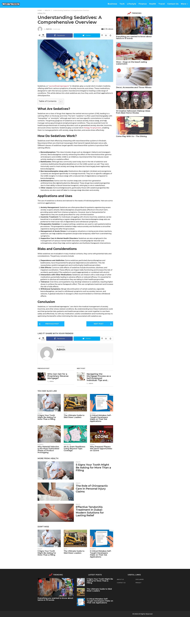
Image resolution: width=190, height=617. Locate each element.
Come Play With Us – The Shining (131, 136)
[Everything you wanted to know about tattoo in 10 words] (134, 26)
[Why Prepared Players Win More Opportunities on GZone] (101, 434)
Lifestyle (131, 4)
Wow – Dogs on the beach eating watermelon (131, 63)
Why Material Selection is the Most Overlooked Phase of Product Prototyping (48, 450)
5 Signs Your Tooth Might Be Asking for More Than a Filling (47, 417)
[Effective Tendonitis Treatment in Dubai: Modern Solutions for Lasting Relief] (56, 513)
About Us (120, 579)
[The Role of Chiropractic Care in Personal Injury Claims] (56, 492)
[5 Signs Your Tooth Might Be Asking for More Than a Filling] (49, 402)
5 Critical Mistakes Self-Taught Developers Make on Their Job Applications (100, 418)
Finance (143, 4)
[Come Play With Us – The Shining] (134, 125)
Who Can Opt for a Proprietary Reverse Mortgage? (57, 376)
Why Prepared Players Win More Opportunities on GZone (101, 449)
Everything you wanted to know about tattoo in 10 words (134, 37)
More (183, 4)
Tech (122, 4)
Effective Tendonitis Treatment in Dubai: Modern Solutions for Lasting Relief (90, 511)
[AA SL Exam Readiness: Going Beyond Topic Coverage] (75, 434)
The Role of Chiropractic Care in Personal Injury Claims (92, 488)
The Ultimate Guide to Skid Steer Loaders (74, 416)
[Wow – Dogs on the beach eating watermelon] (134, 51)
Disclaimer (140, 579)
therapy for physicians (92, 128)
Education (67, 444)
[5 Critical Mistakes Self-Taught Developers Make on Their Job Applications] (101, 402)
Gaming (92, 444)
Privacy (138, 582)
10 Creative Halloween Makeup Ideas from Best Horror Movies (133, 112)
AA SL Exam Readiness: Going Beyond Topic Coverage (74, 449)
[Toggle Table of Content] (59, 101)
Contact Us (173, 4)
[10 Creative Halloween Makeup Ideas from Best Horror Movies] (134, 100)
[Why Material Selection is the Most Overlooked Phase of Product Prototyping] (49, 434)
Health (152, 4)
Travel (161, 4)
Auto (65, 413)
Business (112, 4)
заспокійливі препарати (59, 86)
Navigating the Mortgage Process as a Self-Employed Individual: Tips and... (99, 377)
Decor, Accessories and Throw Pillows (133, 87)
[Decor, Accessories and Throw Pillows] (134, 76)
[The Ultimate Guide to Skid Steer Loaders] (75, 402)
